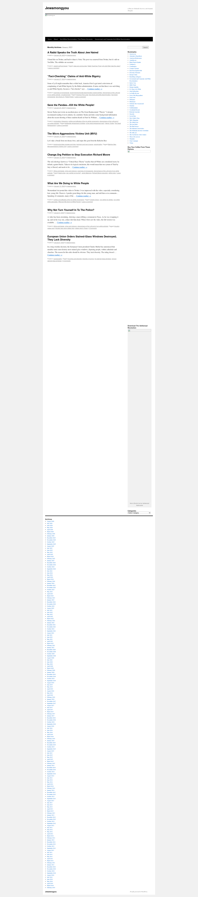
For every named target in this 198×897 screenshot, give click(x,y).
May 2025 (50, 552)
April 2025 (50, 554)
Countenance (132, 66)
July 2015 (49, 753)
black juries (62, 173)
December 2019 (51, 674)
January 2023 (50, 600)
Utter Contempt (133, 141)
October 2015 (50, 747)
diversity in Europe (88, 259)
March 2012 (50, 836)
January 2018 (50, 699)
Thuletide (132, 139)
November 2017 (51, 701)
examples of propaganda (61, 93)
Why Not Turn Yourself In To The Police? (70, 210)
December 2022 (51, 602)
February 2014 (51, 788)
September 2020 (51, 656)
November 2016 (51, 720)
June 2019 (50, 685)
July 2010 (49, 877)
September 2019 (51, 680)
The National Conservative (136, 128)
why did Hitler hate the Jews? (111, 66)
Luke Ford (132, 97)
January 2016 (50, 740)
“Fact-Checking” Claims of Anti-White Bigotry (74, 76)
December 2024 (51, 563)
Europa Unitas (133, 75)
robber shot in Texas (81, 228)
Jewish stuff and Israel (60, 66)
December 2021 (51, 625)
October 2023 (50, 589)
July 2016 (49, 728)
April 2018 (50, 695)
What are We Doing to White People (69, 202)
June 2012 (50, 829)
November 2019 (51, 676)
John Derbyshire (134, 91)
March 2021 (50, 643)
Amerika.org (132, 60)
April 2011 (50, 858)
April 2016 (50, 734)
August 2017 (50, 705)
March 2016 (50, 736)
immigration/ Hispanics (61, 121)
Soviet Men (132, 116)
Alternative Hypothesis (135, 56)
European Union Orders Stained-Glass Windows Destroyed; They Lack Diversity (82, 238)
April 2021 (50, 641)
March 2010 (50, 885)
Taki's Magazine (133, 120)
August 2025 (50, 546)
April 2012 (50, 834)
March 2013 (50, 811)
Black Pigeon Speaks (135, 62)
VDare (131, 143)
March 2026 (50, 531)
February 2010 (51, 887)
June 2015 (50, 755)
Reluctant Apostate (134, 112)
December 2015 (51, 743)
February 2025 (51, 558)
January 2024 (50, 583)
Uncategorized (65, 95)
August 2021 (50, 633)
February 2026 (51, 534)
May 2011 (50, 856)
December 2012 (51, 817)
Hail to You (132, 83)
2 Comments (93, 228)
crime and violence (71, 171)
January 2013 (50, 815)
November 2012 (51, 819)
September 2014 (51, 774)
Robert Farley (69, 97)
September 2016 (51, 724)
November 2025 (51, 540)
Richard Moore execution (100, 173)
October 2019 (50, 678)
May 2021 (50, 639)
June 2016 (50, 730)
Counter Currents (134, 68)
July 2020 (49, 660)
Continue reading (94, 89)
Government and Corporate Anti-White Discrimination (112, 39)
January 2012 (50, 840)
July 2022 (49, 610)
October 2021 (50, 629)
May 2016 (50, 732)
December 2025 (51, 538)
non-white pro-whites (106, 200)
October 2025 (50, 542)
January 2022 (50, 623)
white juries (112, 173)
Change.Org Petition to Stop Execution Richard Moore (78, 154)
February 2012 (51, 838)
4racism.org (132, 54)
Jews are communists (80, 66)
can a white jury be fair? (73, 173)
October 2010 (50, 871)
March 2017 (50, 711)
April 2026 (50, 529)
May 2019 (50, 687)
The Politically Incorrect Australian (138, 130)
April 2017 (50, 709)
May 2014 (50, 782)
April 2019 (50, 689)
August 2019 (50, 683)
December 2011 (51, 842)
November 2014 (51, 769)
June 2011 (50, 854)
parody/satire (98, 144)
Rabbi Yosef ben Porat (95, 66)
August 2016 (50, 726)
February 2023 (51, 598)
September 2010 (51, 873)
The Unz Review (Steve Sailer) (137, 135)
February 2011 (51, 863)
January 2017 (50, 716)
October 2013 (50, 796)
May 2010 (50, 881)
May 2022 (50, 614)
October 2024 (50, 567)
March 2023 (50, 596)
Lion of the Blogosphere (136, 95)
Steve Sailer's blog (134, 118)
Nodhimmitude (133, 108)
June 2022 (50, 612)
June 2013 (50, 805)
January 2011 (50, 865)
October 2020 (50, 654)
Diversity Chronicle (134, 72)
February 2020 (51, 670)
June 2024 (50, 573)
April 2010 (50, 883)
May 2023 (50, 591)
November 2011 (51, 844)
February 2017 (51, 714)
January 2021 (50, 647)
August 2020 (50, 658)
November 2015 (51, 745)
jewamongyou (71, 55)
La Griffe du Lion (134, 93)
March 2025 (50, 556)
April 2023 (50, 594)
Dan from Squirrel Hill (135, 70)
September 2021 (51, 631)
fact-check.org (60, 97)
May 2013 (50, 807)
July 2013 (49, 803)
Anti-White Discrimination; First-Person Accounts (76, 39)
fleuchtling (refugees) (135, 77)
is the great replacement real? (95, 123)
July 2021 (49, 635)
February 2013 (51, 813)
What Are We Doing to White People (68, 183)
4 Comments (66, 261)
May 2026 (50, 527)
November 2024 (51, 565)
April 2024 (50, 577)
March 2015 (50, 761)
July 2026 (49, 523)
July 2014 (49, 778)
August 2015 (50, 751)
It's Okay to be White (135, 89)
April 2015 (50, 759)
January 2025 (50, 560)
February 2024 (51, 581)
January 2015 (50, 765)
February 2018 (51, 697)
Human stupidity (134, 87)
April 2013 (50, 809)
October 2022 (50, 606)
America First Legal (82, 95)
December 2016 (51, 718)
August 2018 (50, 691)
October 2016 (50, 722)
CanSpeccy (132, 64)
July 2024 (49, 571)
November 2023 (51, 587)
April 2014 (50, 784)
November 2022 (51, 604)
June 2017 (50, 707)
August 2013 (50, 800)
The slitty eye (133, 132)
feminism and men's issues (84, 144)
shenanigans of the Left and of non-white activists (92, 226)
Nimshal (131, 106)
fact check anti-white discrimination (100, 95)
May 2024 (50, 575)
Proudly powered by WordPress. (139, 892)
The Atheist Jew (133, 122)
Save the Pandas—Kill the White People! (70, 105)
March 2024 (50, 579)
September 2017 (51, 703)
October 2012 (50, 821)
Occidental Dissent (134, 110)
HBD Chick (132, 85)
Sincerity (131, 114)
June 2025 (50, 550)
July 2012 (49, 827)
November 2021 (51, 627)
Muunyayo (132, 101)
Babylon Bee (112, 144)
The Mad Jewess (134, 126)
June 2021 (50, 637)
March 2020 (50, 668)
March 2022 (50, 618)
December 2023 (51, 585)
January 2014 (50, 790)
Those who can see (134, 137)
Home (50, 39)
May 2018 (50, 693)
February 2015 (51, 763)
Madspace (132, 99)
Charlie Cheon (94, 200)
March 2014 (50, 786)
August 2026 (50, 521)
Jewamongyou (57, 7)
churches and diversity (75, 259)
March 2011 (50, 860)
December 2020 (51, 649)
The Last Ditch (133, 124)
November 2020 (51, 651)
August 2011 (50, 850)
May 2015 (50, 757)
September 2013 (51, 798)
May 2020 (50, 664)
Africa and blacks (59, 171)
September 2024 (51, 569)
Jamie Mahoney (87, 173)
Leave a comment (53, 68)
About (56, 39)
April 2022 (50, 616)
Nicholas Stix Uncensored (136, 103)
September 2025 (51, 544)
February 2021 (51, 645)
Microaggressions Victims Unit (56, 146)
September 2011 (51, 848)
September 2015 (51, 749)
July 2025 (49, 548)
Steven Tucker (109, 123)
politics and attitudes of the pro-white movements (84, 121)
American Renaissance (135, 58)
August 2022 (50, 608)
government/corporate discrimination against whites (86, 93)
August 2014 (50, 776)
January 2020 (50, 672)
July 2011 (49, 852)
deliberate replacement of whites (75, 123)
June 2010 (50, 879)
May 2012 (50, 832)
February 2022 (51, 620)
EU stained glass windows (103, 259)
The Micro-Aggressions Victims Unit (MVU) (72, 133)
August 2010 (50, 875)
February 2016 (51, 738)
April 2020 (50, 666)
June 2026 (50, 525)
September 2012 (51, 823)
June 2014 (50, 780)
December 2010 (51, 867)
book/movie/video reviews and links (65, 144)
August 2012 (50, 825)
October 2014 (50, 772)
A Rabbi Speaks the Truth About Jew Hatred (72, 52)
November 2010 (51, 869)
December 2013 (51, 792)
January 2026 (50, 536)
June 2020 (50, 662)
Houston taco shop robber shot (64, 228)
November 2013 (51, 794)
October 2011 (50, 846)
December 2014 (51, 767)
